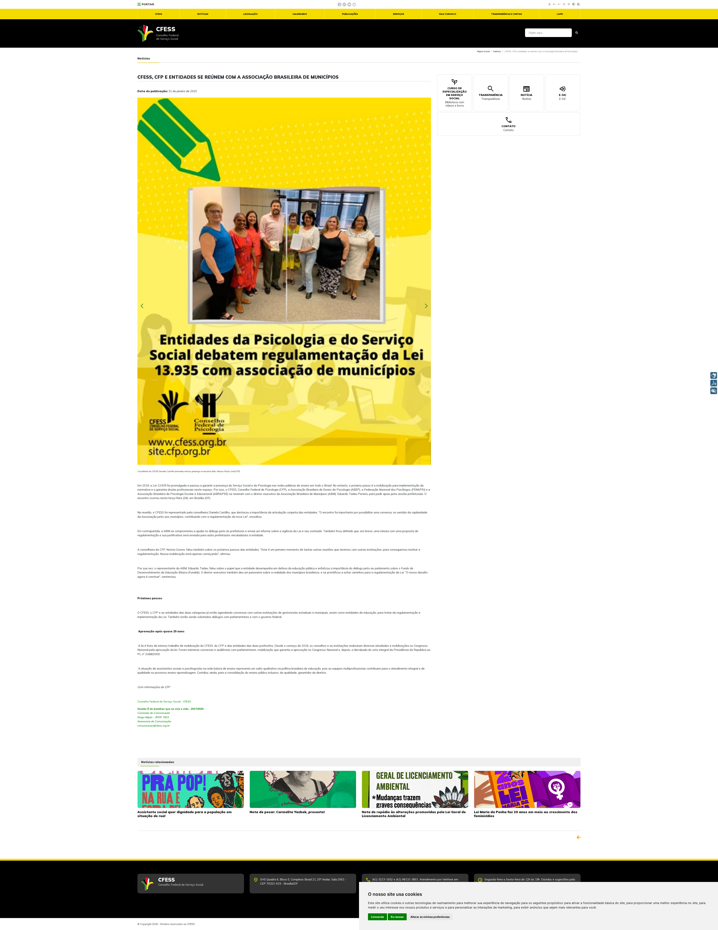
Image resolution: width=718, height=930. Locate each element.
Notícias (202, 14)
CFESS (158, 14)
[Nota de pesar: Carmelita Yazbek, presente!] (303, 789)
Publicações (350, 14)
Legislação (250, 14)
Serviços (398, 14)
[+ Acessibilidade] (713, 390)
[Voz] (713, 383)
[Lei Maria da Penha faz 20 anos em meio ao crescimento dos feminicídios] (527, 789)
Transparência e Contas (506, 14)
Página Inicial (483, 51)
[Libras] (713, 375)
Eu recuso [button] (397, 916)
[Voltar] (579, 837)
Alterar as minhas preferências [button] (430, 916)
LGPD (560, 14)
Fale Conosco (447, 14)
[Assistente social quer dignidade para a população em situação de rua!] (190, 789)
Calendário (299, 14)
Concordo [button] (377, 916)
